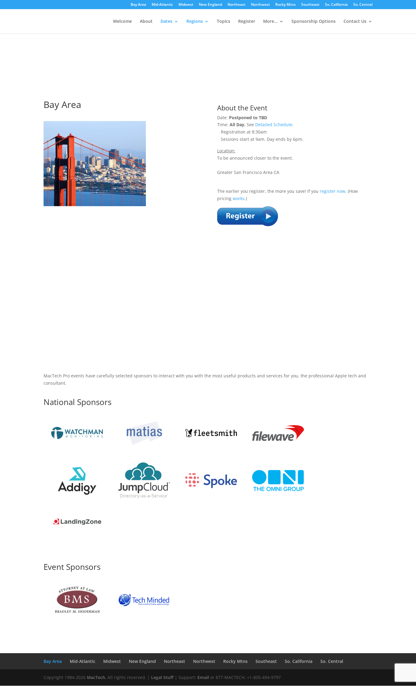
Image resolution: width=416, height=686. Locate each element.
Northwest (260, 5)
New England (210, 5)
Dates (166, 21)
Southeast (310, 5)
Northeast (236, 5)
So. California (336, 5)
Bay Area (138, 5)
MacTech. (96, 677)
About (146, 21)
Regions (194, 21)
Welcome (122, 21)
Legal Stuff (162, 677)
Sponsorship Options (313, 21)
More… (270, 21)
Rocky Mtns (285, 5)
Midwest (185, 5)
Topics (223, 21)
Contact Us (355, 21)
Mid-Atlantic (162, 5)
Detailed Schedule (273, 124)
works (239, 198)
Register (246, 21)
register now (332, 191)
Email (203, 677)
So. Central (362, 5)
